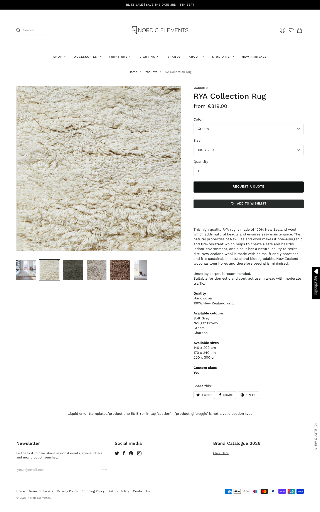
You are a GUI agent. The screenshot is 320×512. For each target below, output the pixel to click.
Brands (174, 56)
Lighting (147, 56)
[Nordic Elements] (160, 30)
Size (197, 140)
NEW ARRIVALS (254, 56)
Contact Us (141, 491)
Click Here (221, 453)
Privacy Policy (67, 491)
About (194, 56)
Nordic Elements (38, 497)
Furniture (118, 56)
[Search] (18, 30)
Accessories (85, 56)
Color (198, 119)
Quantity (201, 161)
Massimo (201, 87)
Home (133, 72)
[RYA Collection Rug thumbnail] (26, 270)
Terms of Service (41, 491)
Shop (57, 56)
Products (150, 72)
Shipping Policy (93, 491)
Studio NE (221, 56)
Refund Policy (118, 491)
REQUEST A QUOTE (248, 186)
